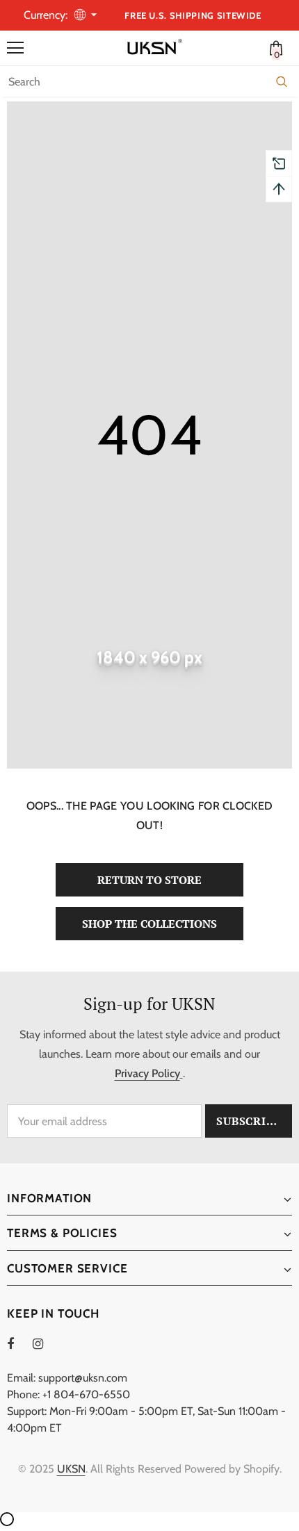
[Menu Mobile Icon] (15, 48)
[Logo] (153, 47)
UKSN (71, 1468)
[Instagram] (45, 1343)
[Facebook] (19, 1343)
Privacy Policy (147, 1073)
